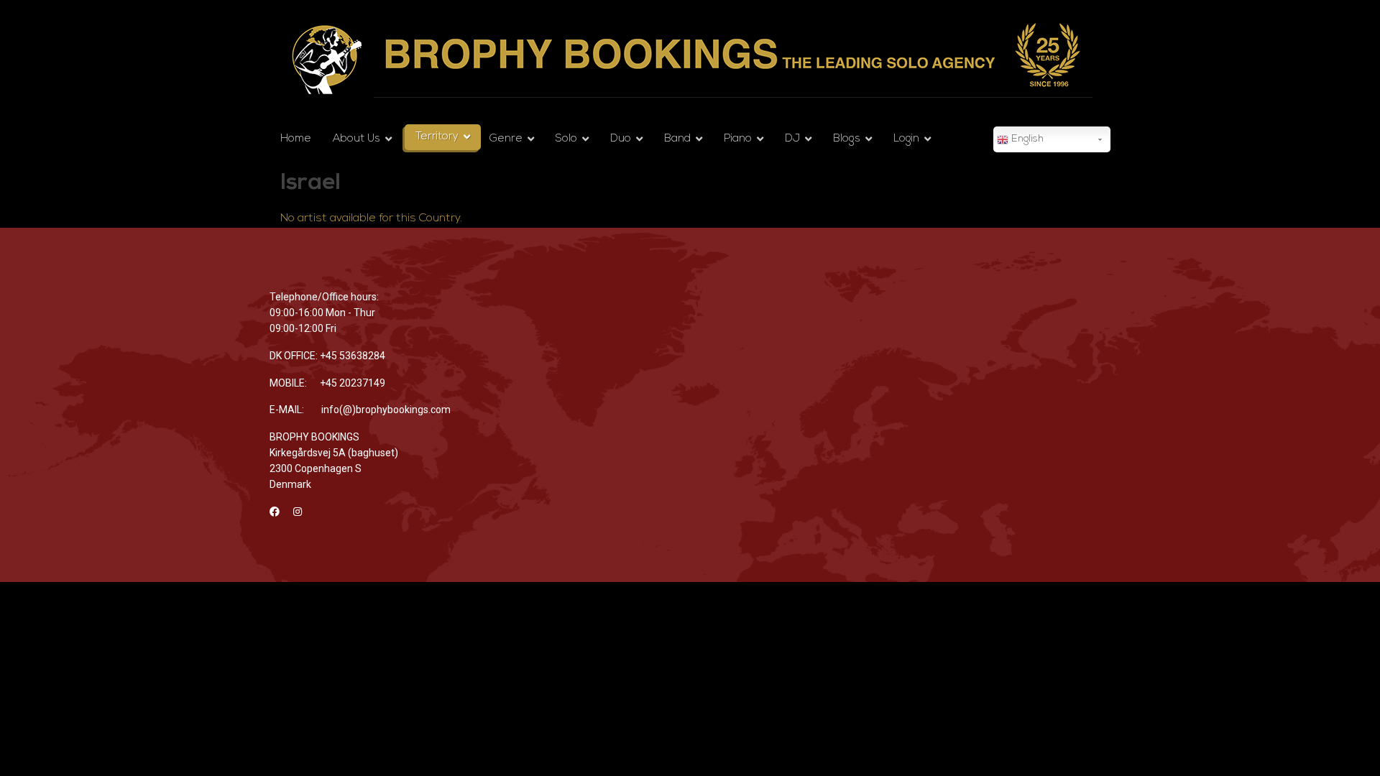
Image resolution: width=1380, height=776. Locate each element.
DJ (792, 139)
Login (906, 139)
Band (677, 139)
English (1026, 139)
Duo (620, 139)
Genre (506, 139)
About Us (356, 139)
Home (295, 139)
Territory (437, 136)
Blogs (846, 139)
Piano (738, 139)
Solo (566, 139)
